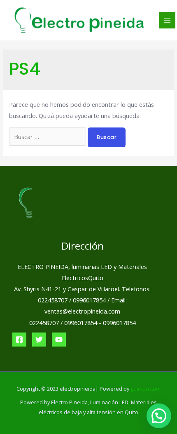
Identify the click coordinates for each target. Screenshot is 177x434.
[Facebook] (19, 340)
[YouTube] (59, 340)
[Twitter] (39, 340)
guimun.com (145, 388)
